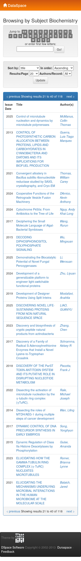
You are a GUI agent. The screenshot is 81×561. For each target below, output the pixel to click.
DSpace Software (12, 547)
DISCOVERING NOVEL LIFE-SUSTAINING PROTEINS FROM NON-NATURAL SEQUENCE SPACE (35, 311)
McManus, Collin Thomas (67, 120)
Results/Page (19, 73)
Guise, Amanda (65, 444)
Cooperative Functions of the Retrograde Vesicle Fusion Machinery (35, 197)
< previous (13, 96)
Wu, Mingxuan (66, 239)
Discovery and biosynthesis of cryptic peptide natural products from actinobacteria (35, 329)
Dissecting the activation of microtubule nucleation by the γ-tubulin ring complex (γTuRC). (35, 396)
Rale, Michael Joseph (65, 394)
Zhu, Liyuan (68, 273)
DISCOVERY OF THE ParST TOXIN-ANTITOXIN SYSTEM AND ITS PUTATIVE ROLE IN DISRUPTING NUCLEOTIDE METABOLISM (35, 374)
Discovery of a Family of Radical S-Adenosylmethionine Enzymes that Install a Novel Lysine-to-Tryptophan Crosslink (36, 349)
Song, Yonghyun (66, 428)
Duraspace (64, 547)
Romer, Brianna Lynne (65, 462)
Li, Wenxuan (66, 259)
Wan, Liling (67, 410)
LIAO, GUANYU (66, 307)
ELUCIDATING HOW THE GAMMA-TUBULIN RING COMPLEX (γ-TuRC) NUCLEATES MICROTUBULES (33, 466)
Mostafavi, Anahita (67, 295)
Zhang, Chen (64, 327)
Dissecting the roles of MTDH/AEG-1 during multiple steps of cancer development (35, 414)
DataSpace (16, 4)
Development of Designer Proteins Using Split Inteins (33, 295)
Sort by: (13, 68)
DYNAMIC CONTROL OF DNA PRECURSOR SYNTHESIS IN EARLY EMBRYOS (36, 430)
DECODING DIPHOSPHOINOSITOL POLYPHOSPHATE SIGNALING (31, 243)
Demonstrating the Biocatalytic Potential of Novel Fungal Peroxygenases (36, 261)
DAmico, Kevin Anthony (65, 197)
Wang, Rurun (64, 223)
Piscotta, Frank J (65, 368)
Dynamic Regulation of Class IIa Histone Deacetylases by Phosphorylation (35, 446)
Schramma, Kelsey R (67, 343)
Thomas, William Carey (66, 177)
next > (70, 96)
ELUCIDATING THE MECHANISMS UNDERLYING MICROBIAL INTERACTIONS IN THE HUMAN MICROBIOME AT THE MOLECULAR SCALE (35, 492)
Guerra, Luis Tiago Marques (67, 136)
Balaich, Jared (65, 484)
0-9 (24, 31)
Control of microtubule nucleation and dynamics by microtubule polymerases (34, 120)
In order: (46, 68)
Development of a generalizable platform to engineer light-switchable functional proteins (32, 279)
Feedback (7, 551)
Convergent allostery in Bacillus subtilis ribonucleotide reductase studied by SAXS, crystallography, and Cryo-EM (35, 179)
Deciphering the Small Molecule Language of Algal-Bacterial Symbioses (35, 225)
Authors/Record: (51, 73)
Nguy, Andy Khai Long (67, 211)
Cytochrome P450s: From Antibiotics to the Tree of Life (35, 211)
